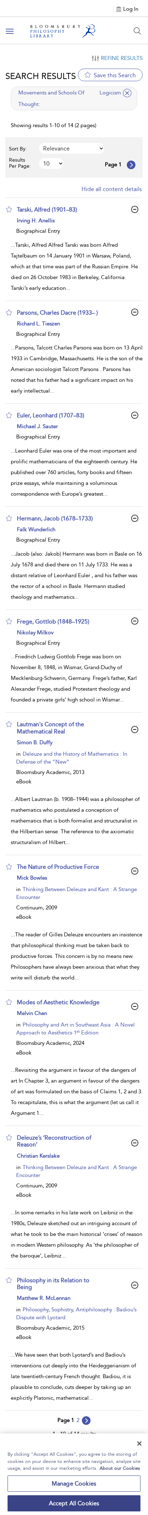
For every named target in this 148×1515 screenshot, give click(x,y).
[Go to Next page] (131, 165)
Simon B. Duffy (34, 742)
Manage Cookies (74, 1483)
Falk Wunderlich (36, 529)
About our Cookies (120, 1468)
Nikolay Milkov (35, 632)
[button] (9, 209)
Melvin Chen (32, 1013)
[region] (74, 1474)
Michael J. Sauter (37, 426)
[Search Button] (137, 30)
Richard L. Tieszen (38, 323)
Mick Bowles (32, 878)
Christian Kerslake (38, 1156)
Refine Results (122, 58)
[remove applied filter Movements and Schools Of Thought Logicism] (127, 93)
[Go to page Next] (86, 1420)
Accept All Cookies (74, 1503)
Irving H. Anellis (36, 220)
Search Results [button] (40, 76)
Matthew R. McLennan (43, 1298)
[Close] (139, 1443)
